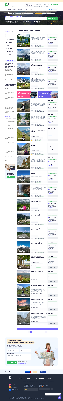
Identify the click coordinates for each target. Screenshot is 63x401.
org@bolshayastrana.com (31, 386)
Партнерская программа (40, 378)
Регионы (9, 9)
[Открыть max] (52, 389)
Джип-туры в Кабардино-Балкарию (9, 72)
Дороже (34, 32)
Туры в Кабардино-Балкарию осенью (9, 143)
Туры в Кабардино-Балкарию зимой (9, 135)
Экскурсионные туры (35, 108)
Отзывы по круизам (51, 381)
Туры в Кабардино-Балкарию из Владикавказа (10, 90)
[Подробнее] (16, 387)
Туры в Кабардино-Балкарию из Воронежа (10, 98)
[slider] (15, 33)
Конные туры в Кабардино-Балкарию (9, 78)
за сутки (13, 31)
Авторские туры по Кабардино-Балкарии (10, 105)
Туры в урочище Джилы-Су (9, 125)
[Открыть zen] (49, 389)
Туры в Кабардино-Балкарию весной (9, 138)
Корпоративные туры (21, 9)
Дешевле (30, 32)
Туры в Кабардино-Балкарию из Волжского (10, 95)
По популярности (25, 32)
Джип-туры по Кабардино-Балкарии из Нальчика (9, 115)
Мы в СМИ (28, 378)
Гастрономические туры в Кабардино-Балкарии (9, 108)
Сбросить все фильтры (11, 60)
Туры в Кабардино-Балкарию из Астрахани (10, 88)
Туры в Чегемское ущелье (9, 128)
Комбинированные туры (35, 136)
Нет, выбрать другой (29, 5)
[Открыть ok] (46, 389)
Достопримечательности (31, 381)
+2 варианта (50, 263)
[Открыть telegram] (40, 389)
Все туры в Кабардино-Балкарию (9, 64)
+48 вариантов (50, 193)
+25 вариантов (50, 165)
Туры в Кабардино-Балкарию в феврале (10, 152)
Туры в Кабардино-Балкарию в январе (10, 149)
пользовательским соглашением (22, 363)
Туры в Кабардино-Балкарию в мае (10, 160)
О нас (26, 9)
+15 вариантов (50, 57)
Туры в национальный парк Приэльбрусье (9, 123)
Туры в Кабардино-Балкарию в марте (10, 155)
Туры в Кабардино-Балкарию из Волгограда (10, 93)
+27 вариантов (50, 207)
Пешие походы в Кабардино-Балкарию (9, 80)
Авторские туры (18, 16)
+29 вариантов (50, 221)
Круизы (12, 16)
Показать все (7, 82)
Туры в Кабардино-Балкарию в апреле (10, 157)
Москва (34, 4)
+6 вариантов (50, 71)
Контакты (30, 9)
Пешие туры (41, 151)
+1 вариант (50, 122)
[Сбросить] (18, 18)
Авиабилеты (14, 9)
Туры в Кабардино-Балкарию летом (9, 141)
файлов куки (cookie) (53, 394)
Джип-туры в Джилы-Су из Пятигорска (9, 112)
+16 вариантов (50, 43)
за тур (8, 31)
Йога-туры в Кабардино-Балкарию (9, 75)
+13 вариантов (50, 179)
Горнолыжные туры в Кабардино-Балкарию (8, 70)
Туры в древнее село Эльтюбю (10, 121)
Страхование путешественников (41, 381)
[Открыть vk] (43, 389)
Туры (6, 9)
